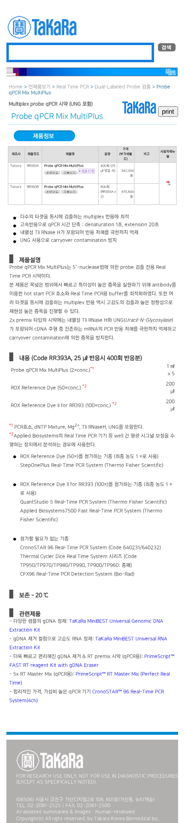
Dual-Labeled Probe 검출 (123, 87)
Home (16, 87)
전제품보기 (39, 87)
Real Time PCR (72, 87)
